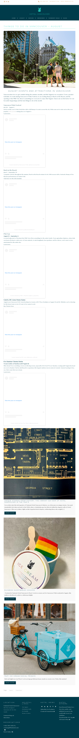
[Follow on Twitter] (42, 706)
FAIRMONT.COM (54, 1)
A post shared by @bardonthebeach (25, 229)
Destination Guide (26, 709)
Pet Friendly (25, 711)
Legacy (22, 18)
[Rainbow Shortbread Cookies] (39, 553)
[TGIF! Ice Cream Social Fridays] (39, 639)
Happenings (19, 690)
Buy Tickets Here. (9, 306)
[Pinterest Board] (55, 706)
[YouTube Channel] (47, 706)
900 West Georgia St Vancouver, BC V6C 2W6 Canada (10, 710)
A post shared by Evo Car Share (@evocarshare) (24, 423)
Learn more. (7, 113)
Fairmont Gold (54, 18)
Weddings (41, 18)
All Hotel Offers (64, 719)
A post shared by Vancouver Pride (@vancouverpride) (24, 164)
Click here (6, 178)
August (11, 690)
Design (31, 18)
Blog (65, 18)
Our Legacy (25, 707)
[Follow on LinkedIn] (44, 706)
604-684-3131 (44, 1)
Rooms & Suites (26, 713)
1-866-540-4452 (9, 725)
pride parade (12, 111)
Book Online (7, 731)
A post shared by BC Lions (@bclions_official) (24, 357)
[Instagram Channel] (50, 706)
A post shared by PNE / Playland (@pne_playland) (24, 295)
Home (14, 18)
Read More (10, 598)
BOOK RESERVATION (67, 1)
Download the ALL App (66, 717)
